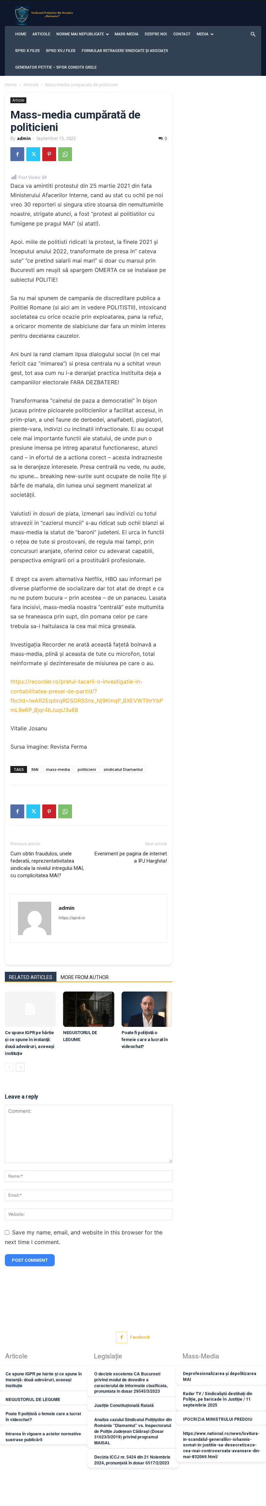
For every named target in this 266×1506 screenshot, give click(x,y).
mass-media (58, 769)
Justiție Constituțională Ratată (124, 1405)
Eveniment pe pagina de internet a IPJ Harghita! (131, 857)
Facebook (140, 1337)
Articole (41, 34)
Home (20, 34)
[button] (253, 34)
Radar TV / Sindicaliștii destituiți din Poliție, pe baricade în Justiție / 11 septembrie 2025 (217, 1400)
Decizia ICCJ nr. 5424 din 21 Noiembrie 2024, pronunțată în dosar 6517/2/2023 (132, 1460)
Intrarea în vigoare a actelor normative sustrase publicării (43, 1436)
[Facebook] (17, 154)
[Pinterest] (49, 154)
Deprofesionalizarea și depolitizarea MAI (219, 1377)
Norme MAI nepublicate (80, 34)
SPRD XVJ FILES (61, 51)
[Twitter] (33, 154)
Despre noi (156, 34)
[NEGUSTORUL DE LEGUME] (88, 1009)
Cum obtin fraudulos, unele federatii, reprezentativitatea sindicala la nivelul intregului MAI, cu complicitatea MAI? (47, 865)
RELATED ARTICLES (30, 977)
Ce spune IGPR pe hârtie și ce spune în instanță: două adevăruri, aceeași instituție (44, 1380)
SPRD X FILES (27, 51)
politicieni (87, 769)
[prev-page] (9, 1067)
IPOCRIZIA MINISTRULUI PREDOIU (217, 1419)
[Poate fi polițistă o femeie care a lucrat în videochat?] (147, 1009)
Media (203, 34)
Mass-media (127, 34)
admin (24, 138)
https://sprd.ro (72, 917)
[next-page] (20, 1067)
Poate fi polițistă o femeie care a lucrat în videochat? (145, 1039)
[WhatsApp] (65, 154)
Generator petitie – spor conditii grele (56, 67)
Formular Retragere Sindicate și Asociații (125, 51)
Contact (181, 34)
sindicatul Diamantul (123, 769)
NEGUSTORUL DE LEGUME (33, 1399)
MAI (35, 769)
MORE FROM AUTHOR (85, 977)
